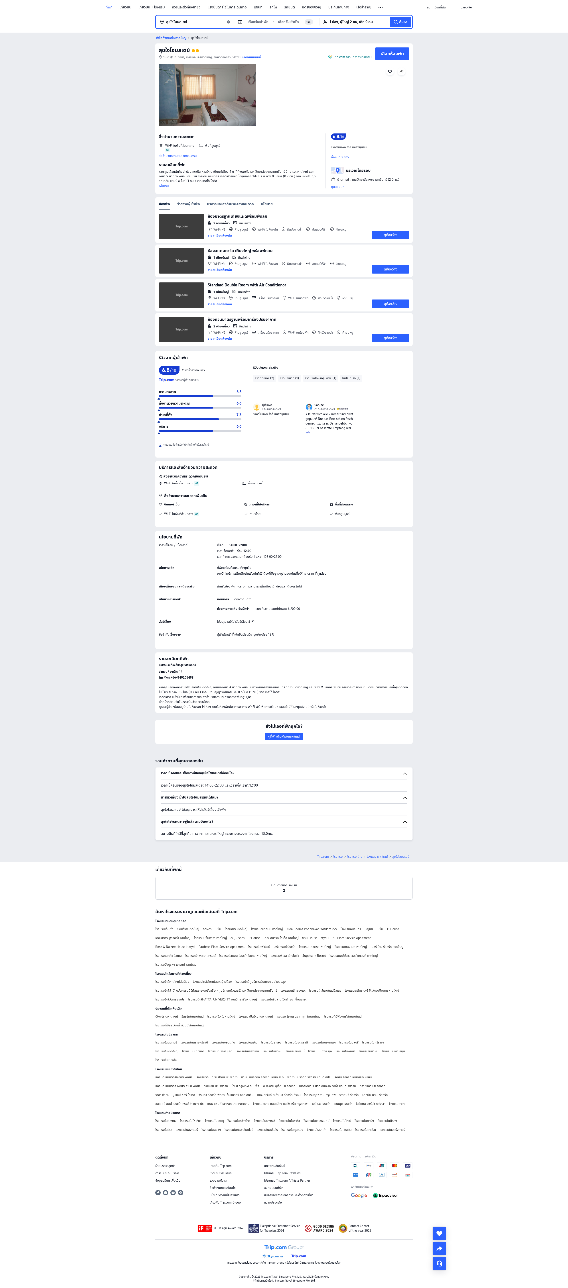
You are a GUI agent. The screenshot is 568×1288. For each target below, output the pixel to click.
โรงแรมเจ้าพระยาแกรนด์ (200, 955)
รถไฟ (273, 7)
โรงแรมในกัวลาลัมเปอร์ (239, 1129)
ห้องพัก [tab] (164, 204)
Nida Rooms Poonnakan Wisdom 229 (311, 929)
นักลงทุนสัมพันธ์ (274, 1166)
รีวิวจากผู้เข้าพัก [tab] (188, 204)
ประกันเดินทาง (338, 7)
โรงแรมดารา (397, 1104)
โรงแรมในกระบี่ (295, 1051)
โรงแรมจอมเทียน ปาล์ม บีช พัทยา (217, 1077)
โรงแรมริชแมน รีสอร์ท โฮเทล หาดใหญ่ (243, 955)
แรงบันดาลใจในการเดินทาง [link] (227, 7)
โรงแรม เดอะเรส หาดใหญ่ (315, 947)
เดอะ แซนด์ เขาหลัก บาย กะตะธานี (228, 1104)
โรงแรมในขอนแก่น (223, 1042)
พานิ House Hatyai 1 (315, 938)
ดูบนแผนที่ (338, 187)
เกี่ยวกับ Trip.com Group (225, 1202)
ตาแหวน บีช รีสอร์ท (216, 1086)
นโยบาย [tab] (267, 204)
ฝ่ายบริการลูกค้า (165, 1166)
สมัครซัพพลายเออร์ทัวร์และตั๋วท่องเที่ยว (289, 1195)
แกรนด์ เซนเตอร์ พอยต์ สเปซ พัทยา (177, 1086)
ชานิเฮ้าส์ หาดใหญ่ (188, 929)
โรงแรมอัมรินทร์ (351, 929)
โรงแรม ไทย (354, 856)
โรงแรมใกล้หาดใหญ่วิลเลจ (325, 990)
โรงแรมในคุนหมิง (292, 1129)
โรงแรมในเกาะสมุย (393, 1051)
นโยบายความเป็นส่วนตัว (225, 1195)
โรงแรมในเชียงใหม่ (167, 1060)
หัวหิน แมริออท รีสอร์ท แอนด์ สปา (262, 1077)
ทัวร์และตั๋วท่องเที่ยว (186, 7)
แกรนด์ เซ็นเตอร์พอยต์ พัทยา (173, 1077)
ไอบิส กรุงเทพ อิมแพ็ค (246, 1086)
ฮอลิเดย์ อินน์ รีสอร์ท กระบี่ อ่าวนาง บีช (179, 1104)
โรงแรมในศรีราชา (373, 1042)
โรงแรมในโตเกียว (190, 1121)
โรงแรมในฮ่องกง (166, 1121)
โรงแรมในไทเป (342, 1121)
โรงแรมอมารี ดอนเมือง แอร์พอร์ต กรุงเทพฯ (280, 1104)
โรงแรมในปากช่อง (193, 1051)
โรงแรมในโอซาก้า (289, 1121)
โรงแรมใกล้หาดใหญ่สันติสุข (172, 981)
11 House (393, 929)
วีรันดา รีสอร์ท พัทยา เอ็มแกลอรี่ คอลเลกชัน (226, 1095)
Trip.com (323, 856)
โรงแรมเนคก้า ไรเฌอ (168, 955)
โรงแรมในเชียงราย (247, 1051)
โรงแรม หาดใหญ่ (377, 856)
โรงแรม (338, 856)
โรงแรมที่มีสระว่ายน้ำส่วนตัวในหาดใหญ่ (179, 1025)
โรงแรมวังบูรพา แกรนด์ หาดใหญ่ (176, 964)
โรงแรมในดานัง (364, 1121)
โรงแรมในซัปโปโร (267, 1129)
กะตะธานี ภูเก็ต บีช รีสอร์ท (279, 1086)
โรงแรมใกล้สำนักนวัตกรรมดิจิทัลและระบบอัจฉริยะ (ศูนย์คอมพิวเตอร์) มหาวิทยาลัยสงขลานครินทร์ (216, 990)
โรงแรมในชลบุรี (349, 1042)
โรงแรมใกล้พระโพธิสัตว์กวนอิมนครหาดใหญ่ (372, 990)
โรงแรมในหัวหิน (368, 1051)
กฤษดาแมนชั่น (212, 929)
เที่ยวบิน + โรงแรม (151, 7)
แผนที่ (258, 7)
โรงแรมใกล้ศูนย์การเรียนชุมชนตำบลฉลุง (260, 981)
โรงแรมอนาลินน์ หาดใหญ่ (267, 929)
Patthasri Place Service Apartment (222, 947)
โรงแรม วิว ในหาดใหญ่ (221, 1016)
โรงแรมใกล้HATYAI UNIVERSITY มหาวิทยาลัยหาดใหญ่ (222, 999)
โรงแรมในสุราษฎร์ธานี (194, 1042)
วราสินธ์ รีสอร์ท (349, 1095)
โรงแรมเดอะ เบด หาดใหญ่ (351, 947)
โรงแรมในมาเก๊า (317, 1129)
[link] (436, 7)
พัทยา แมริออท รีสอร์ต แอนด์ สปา (308, 1077)
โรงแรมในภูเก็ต (248, 1042)
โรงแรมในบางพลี (264, 1121)
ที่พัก (109, 7)
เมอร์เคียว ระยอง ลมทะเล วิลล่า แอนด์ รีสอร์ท (327, 1086)
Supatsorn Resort (314, 955)
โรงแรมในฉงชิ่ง (211, 1129)
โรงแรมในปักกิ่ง (387, 1121)
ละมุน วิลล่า (238, 938)
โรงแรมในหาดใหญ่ (166, 1051)
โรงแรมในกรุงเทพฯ (324, 1042)
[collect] (439, 1233)
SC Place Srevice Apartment (352, 938)
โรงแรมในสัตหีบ (272, 1051)
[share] (439, 1248)
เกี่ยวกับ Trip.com (221, 1166)
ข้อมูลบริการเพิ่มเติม (168, 1180)
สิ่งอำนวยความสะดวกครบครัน (178, 156)
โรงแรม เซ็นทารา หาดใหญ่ (210, 938)
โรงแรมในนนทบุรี (166, 1042)
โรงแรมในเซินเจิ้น (341, 1129)
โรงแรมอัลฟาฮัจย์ (259, 947)
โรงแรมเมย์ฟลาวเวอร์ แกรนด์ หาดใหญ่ (353, 955)
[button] (381, 7)
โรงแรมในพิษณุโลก (220, 1051)
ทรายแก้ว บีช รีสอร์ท (372, 1086)
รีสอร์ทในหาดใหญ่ (192, 1016)
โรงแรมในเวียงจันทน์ (316, 1121)
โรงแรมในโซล (163, 1129)
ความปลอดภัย (273, 1202)
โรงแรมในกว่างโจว (238, 1121)
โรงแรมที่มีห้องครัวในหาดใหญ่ (343, 1016)
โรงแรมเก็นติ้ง (164, 929)
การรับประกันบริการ (167, 1173)
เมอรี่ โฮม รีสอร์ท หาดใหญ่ (387, 947)
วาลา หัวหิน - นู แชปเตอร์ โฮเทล (175, 1095)
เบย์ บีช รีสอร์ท (321, 1104)
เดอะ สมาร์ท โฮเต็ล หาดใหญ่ (281, 938)
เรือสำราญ (363, 7)
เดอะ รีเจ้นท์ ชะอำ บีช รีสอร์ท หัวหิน (279, 1095)
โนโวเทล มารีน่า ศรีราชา (370, 1104)
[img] (207, 95)
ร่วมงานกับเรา (218, 1180)
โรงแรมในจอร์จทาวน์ (392, 1129)
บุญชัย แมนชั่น (374, 929)
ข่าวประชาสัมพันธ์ (221, 1173)
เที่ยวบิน (125, 7)
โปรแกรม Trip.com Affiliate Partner (287, 1180)
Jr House (254, 938)
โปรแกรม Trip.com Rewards (282, 1173)
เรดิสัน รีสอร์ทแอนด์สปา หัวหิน (353, 1077)
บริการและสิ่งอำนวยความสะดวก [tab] (230, 204)
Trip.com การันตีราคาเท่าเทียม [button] (352, 57)
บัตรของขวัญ (311, 7)
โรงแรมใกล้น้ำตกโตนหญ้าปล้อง (212, 981)
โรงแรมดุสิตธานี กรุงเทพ (320, 1095)
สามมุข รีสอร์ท (343, 1104)
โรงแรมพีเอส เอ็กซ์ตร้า (285, 955)
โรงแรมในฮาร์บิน (365, 1129)
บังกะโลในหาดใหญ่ (166, 1016)
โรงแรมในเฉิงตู (214, 1121)
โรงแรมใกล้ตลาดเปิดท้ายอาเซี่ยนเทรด (283, 999)
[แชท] (439, 1263)
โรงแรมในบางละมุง (320, 1051)
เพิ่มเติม (164, 186)
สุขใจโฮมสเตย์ (174, 50)
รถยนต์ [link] (289, 7)
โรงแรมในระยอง (271, 1042)
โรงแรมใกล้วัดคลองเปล (170, 999)
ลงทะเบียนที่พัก (273, 1188)
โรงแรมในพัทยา (345, 1051)
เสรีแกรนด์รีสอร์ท (285, 947)
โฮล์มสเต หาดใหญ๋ (236, 929)
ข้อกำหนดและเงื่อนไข (223, 1188)
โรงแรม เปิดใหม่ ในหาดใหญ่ (256, 1016)
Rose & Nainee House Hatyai (175, 947)
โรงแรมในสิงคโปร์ (187, 1129)
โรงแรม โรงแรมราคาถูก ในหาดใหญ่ (298, 1016)
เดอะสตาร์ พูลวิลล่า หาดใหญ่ (173, 938)
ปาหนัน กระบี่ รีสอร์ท (375, 1095)
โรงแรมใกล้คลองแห (293, 990)
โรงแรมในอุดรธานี (296, 1042)
